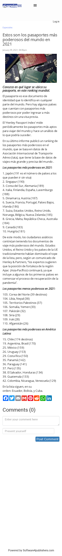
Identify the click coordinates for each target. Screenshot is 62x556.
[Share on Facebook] (6, 398)
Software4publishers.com (38, 550)
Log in (56, 21)
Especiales (7, 27)
